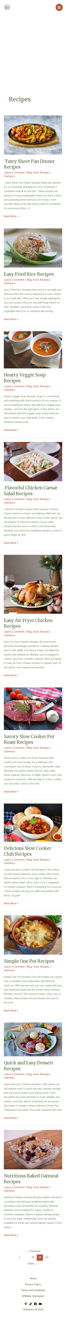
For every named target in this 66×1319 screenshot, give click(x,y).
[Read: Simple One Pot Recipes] (33, 934)
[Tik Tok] (30, 1303)
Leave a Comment (14, 172)
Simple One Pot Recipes (29, 961)
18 (33, 1257)
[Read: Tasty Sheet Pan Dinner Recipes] (33, 134)
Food (36, 172)
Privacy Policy (33, 1284)
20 (46, 1257)
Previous (33, 1251)
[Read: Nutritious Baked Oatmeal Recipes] (33, 1149)
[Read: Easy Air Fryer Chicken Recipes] (33, 584)
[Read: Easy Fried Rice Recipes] (33, 247)
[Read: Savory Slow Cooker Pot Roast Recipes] (33, 708)
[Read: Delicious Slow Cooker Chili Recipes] (33, 822)
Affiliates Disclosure (33, 1296)
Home (33, 1278)
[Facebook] (35, 1303)
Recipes (44, 172)
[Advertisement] (33, 60)
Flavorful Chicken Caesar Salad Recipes (30, 490)
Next (33, 1263)
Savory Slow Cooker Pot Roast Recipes (29, 739)
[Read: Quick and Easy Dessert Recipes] (33, 1039)
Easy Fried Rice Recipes (29, 274)
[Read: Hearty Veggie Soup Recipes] (33, 349)
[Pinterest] (25, 1303)
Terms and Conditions (33, 1290)
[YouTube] (40, 1303)
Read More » (11, 216)
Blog (29, 172)
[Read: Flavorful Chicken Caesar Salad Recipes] (33, 461)
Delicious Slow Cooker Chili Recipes (27, 851)
